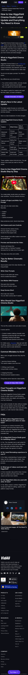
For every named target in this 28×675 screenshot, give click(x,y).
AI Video (3, 595)
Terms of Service (5, 633)
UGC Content (18, 601)
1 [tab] (10, 539)
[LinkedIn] (2, 573)
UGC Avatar (3, 600)
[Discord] (19, 573)
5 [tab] (16, 539)
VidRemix (3, 608)
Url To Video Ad (4, 613)
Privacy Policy (4, 630)
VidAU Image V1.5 (19, 638)
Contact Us (3, 664)
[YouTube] (4, 573)
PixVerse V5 (18, 636)
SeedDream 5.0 (18, 626)
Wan (16, 631)
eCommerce (18, 595)
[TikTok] (16, 573)
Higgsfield (13, 343)
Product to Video (5, 610)
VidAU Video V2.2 (19, 641)
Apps (2, 666)
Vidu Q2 (17, 644)
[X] (13, 573)
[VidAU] (4, 2)
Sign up (20, 2)
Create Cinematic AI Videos (14, 96)
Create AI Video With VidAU (14, 383)
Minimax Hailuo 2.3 (19, 628)
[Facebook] (7, 573)
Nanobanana (18, 620)
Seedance (17, 623)
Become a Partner (5, 659)
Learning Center (4, 625)
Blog (8, 6)
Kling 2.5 (17, 633)
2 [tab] (12, 539)
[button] (14, 672)
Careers (3, 656)
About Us (3, 654)
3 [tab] (13, 539)
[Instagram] (10, 573)
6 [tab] (17, 539)
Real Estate (17, 606)
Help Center (3, 623)
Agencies (17, 603)
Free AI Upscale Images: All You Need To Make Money (14, 528)
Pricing (2, 661)
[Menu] (25, 2)
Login (16, 2)
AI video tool (21, 63)
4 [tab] (14, 539)
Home (3, 6)
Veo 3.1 (17, 646)
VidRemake (3, 603)
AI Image (3, 598)
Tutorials (13, 6)
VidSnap (3, 605)
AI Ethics (3, 628)
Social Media (18, 598)
